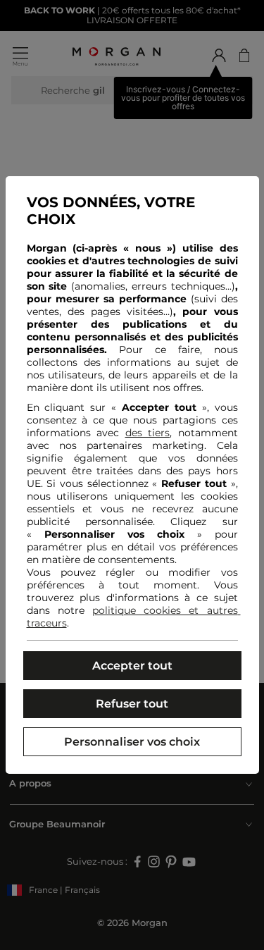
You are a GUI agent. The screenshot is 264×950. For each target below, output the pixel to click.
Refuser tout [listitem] (132, 703)
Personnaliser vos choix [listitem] (132, 741)
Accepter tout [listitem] (132, 665)
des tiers (147, 432)
